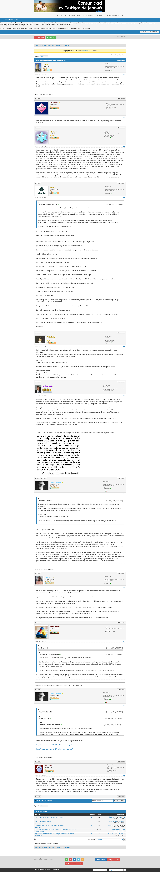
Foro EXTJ (68, 45)
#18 (124, 146)
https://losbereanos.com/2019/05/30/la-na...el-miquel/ (54, 745)
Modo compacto (121, 60)
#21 (124, 396)
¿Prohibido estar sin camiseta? (43, 821)
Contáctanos (101, 860)
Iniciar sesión (40, 37)
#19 (124, 197)
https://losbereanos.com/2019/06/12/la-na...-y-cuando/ (54, 749)
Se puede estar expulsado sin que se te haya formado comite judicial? (54, 833)
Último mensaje (113, 817)
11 (91, 821)
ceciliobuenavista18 (40, 823)
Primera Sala (59, 45)
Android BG (55, 869)
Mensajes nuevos (75, 15)
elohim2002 (122, 817)
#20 (124, 346)
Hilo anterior (39, 800)
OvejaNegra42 (38, 835)
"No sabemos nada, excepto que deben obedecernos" (50, 825)
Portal (60, 15)
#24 (124, 641)
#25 (124, 705)
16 (91, 825)
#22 (124, 494)
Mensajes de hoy (89, 15)
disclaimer (85, 51)
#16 (124, 74)
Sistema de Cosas (39, 819)
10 (91, 833)
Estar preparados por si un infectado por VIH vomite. (50, 817)
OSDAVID (122, 180)
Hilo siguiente (48, 800)
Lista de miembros (113, 15)
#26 (124, 775)
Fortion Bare (38, 827)
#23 (124, 587)
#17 (124, 117)
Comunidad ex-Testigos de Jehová (44, 45)
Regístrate (51, 37)
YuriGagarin (122, 821)
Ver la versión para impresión (43, 839)
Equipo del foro (114, 860)
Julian (124, 829)
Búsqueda (101, 15)
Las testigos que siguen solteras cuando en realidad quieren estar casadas (55, 829)
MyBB (41, 869)
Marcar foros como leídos (74, 864)
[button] (123, 15)
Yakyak (123, 329)
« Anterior (42, 56)
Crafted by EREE (46, 869)
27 (91, 829)
